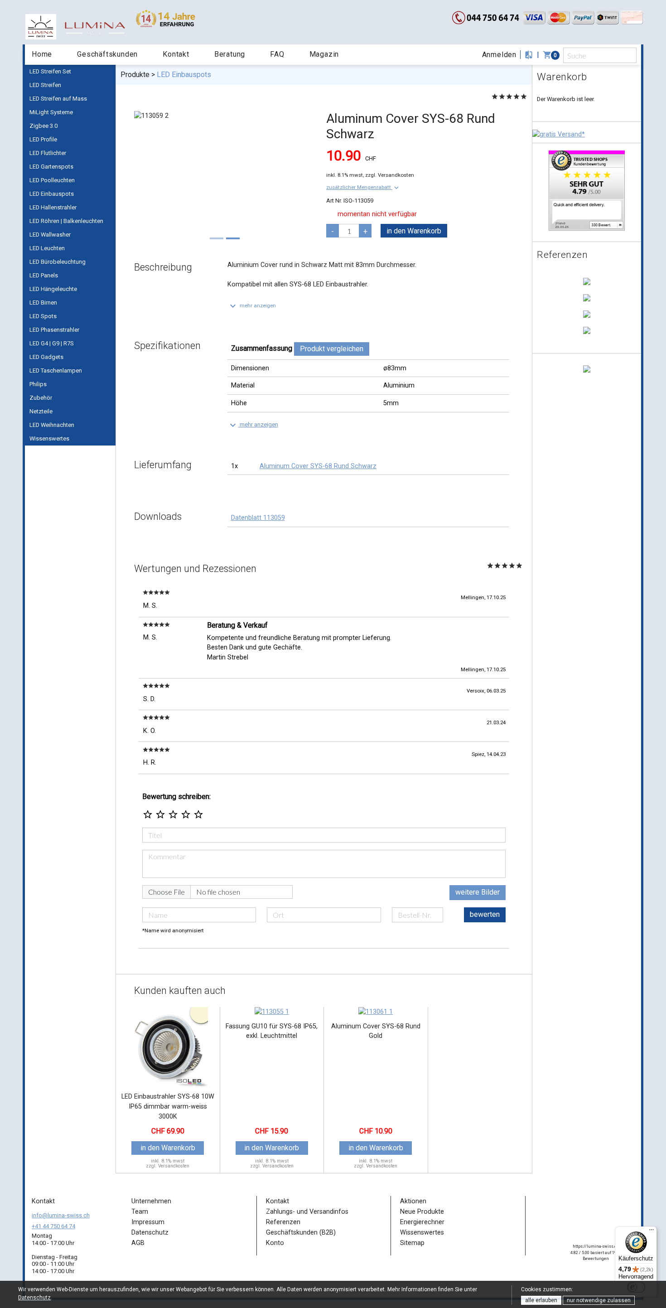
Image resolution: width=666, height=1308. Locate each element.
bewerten (485, 914)
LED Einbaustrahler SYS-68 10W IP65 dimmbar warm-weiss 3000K (167, 1106)
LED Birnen (43, 302)
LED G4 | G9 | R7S (51, 343)
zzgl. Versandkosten (389, 175)
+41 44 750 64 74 (53, 1226)
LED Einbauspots (51, 193)
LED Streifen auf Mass (58, 98)
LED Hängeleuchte (53, 289)
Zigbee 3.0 (43, 125)
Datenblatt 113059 (258, 518)
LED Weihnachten (51, 424)
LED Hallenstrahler (53, 207)
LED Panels (43, 275)
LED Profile (43, 139)
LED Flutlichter (47, 153)
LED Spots (43, 316)
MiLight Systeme (51, 112)
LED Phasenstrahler (54, 329)
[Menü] (651, 1231)
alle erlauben (541, 1300)
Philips (38, 384)
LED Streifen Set (50, 71)
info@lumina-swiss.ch (61, 1215)
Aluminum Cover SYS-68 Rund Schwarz (318, 466)
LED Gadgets (46, 357)
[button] (363, 187)
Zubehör (40, 397)
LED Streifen (45, 85)
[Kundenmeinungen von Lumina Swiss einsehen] (587, 190)
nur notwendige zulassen (599, 1300)
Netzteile (41, 411)
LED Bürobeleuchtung (57, 261)
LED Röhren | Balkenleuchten (66, 221)
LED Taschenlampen (55, 370)
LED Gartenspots (51, 166)
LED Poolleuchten (52, 180)
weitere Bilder (477, 892)
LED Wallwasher (50, 234)
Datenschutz (34, 1297)
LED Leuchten (47, 248)
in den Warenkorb (413, 231)
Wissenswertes (49, 438)
